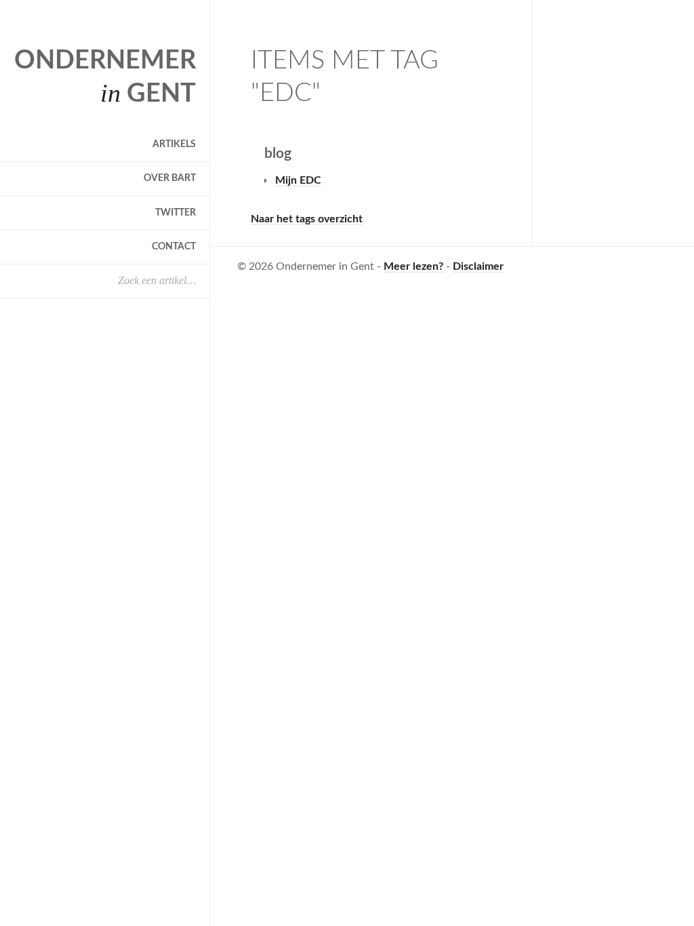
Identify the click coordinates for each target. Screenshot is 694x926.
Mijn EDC (298, 180)
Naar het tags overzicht (307, 219)
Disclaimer (478, 266)
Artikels (174, 144)
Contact (174, 246)
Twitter (175, 213)
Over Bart (170, 178)
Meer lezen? (415, 266)
